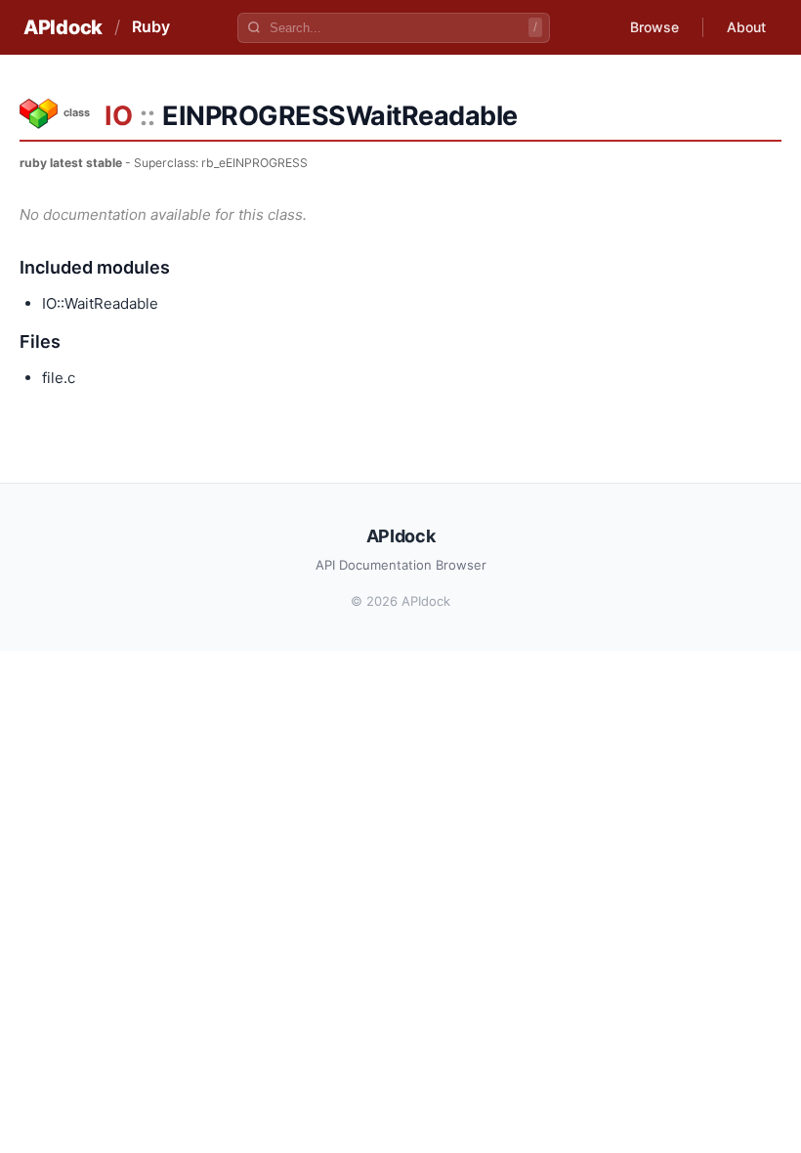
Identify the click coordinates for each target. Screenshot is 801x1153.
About (746, 27)
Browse (654, 27)
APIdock (63, 27)
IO (118, 116)
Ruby (151, 26)
